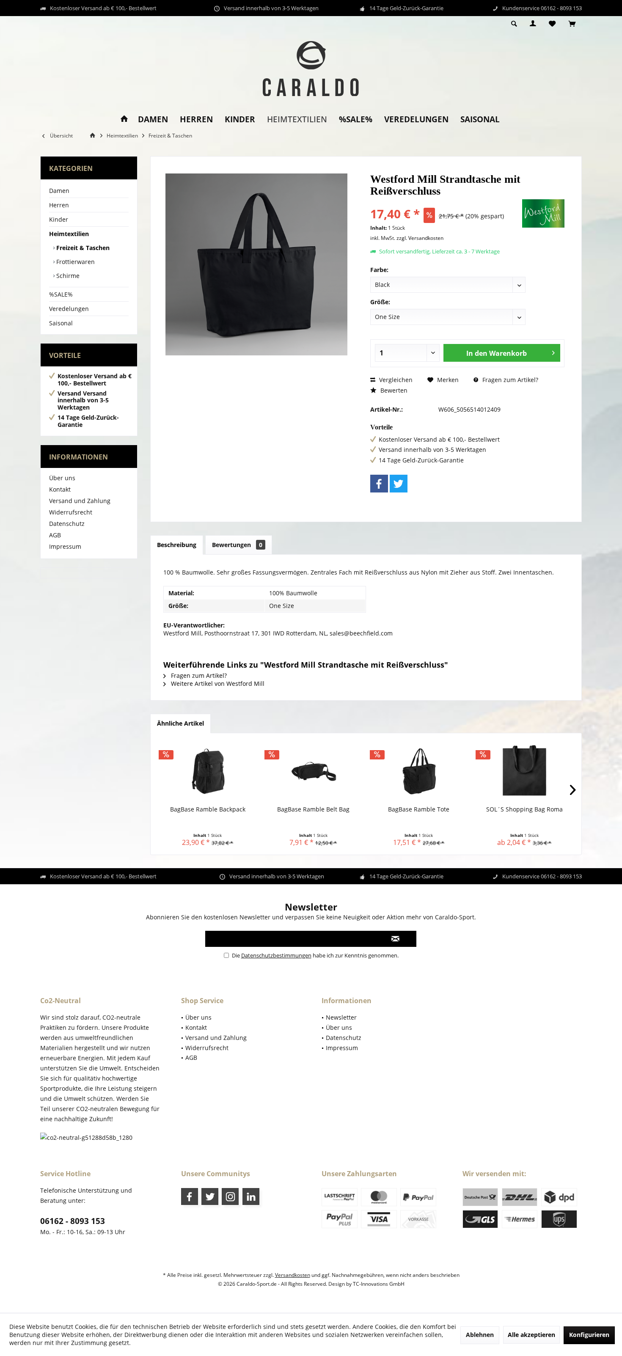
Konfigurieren (589, 1335)
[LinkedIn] (250, 1196)
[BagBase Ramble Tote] (419, 771)
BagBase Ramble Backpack (207, 809)
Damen (59, 191)
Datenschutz (67, 524)
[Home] (124, 119)
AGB (55, 535)
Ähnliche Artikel (180, 723)
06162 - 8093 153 (72, 1221)
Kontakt (60, 489)
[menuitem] (572, 24)
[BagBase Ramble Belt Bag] (313, 771)
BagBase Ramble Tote (418, 809)
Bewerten (393, 390)
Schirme (67, 276)
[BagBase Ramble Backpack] (207, 771)
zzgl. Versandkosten (419, 238)
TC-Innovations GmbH (379, 1283)
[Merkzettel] (552, 24)
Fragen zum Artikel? (509, 380)
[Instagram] (230, 1196)
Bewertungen (237, 545)
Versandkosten (292, 1275)
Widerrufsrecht (70, 512)
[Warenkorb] (571, 24)
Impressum (65, 546)
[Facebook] (379, 483)
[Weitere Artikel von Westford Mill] (543, 213)
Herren (59, 205)
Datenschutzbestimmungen (276, 955)
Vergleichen (395, 380)
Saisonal (61, 323)
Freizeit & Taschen (82, 248)
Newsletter (341, 1017)
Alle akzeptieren (531, 1335)
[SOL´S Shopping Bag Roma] (524, 771)
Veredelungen (69, 309)
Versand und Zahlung (79, 501)
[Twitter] (398, 483)
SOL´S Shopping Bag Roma (524, 809)
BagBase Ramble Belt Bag (313, 809)
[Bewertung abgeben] (445, 202)
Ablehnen (480, 1335)
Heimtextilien (69, 234)
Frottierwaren (75, 262)
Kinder (58, 219)
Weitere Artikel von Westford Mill (216, 683)
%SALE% (61, 294)
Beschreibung (176, 545)
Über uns (62, 478)
